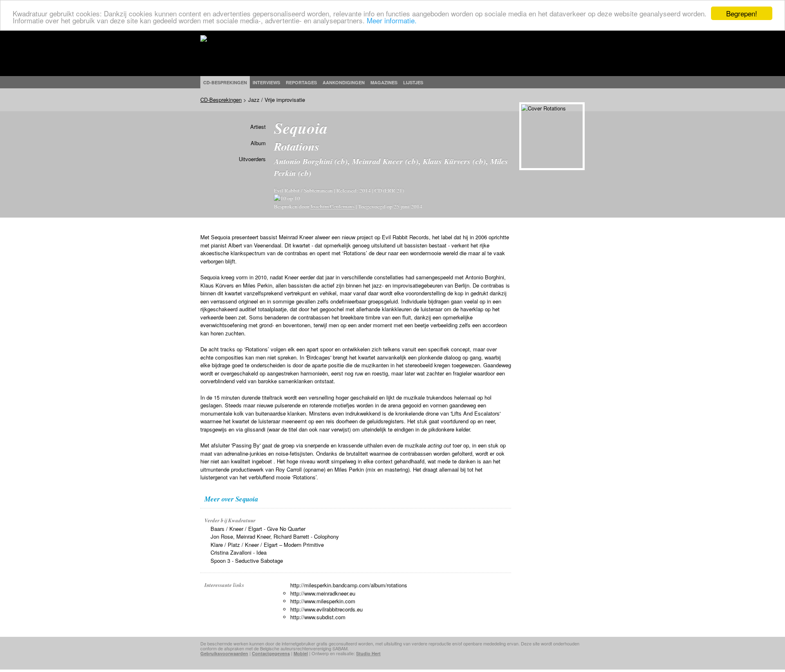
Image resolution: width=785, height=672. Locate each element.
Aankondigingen (344, 82)
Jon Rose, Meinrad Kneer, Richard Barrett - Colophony (275, 536)
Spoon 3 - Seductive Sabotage (247, 560)
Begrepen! (741, 13)
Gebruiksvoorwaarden (224, 653)
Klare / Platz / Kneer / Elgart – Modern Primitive (267, 544)
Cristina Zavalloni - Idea (239, 552)
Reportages (301, 82)
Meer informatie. (392, 21)
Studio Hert (368, 653)
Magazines (383, 82)
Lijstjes (413, 82)
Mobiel (301, 653)
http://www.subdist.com (317, 617)
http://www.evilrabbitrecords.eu (326, 609)
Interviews (266, 82)
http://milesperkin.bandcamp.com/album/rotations (348, 585)
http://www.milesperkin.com (322, 601)
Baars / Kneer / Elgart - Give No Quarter (258, 529)
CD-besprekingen (225, 82)
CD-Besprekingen (221, 99)
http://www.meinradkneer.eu (322, 593)
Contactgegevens (271, 653)
